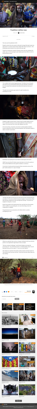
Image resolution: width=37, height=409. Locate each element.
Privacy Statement (30, 406)
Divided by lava (21, 396)
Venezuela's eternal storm (6, 353)
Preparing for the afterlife (23, 325)
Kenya (16, 32)
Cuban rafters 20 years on (6, 325)
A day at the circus (22, 382)
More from (28, 292)
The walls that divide (5, 339)
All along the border (5, 382)
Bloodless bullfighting (22, 339)
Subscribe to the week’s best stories (8, 296)
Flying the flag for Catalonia (6, 367)
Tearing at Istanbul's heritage (24, 367)
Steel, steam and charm (6, 396)
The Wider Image (13, 1)
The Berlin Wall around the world (24, 353)
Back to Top (18, 400)
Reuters (5, 1)
